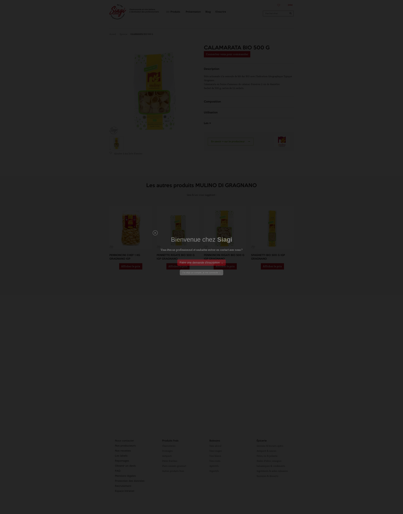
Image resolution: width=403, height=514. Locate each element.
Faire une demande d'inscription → (201, 262)
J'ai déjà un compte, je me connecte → (201, 272)
